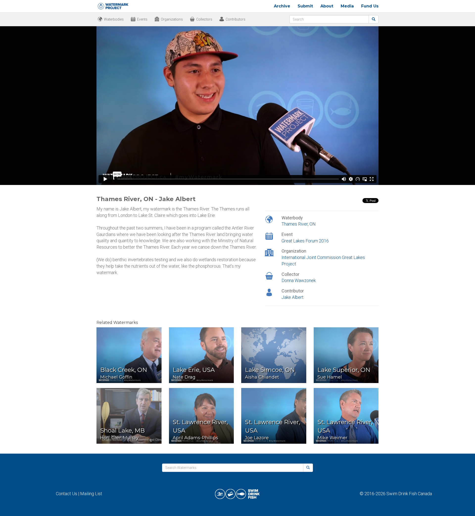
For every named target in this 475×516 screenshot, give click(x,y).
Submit (305, 6)
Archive (282, 6)
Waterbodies (114, 19)
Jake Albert (293, 297)
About (326, 6)
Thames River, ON (299, 224)
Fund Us (370, 6)
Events (142, 19)
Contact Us (66, 493)
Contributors (235, 19)
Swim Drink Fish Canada (409, 493)
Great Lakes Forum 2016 (305, 240)
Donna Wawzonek (299, 280)
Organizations (172, 19)
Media (347, 6)
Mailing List (91, 493)
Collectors (204, 19)
